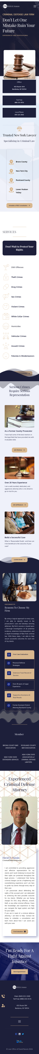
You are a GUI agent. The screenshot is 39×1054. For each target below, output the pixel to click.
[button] (35, 6)
